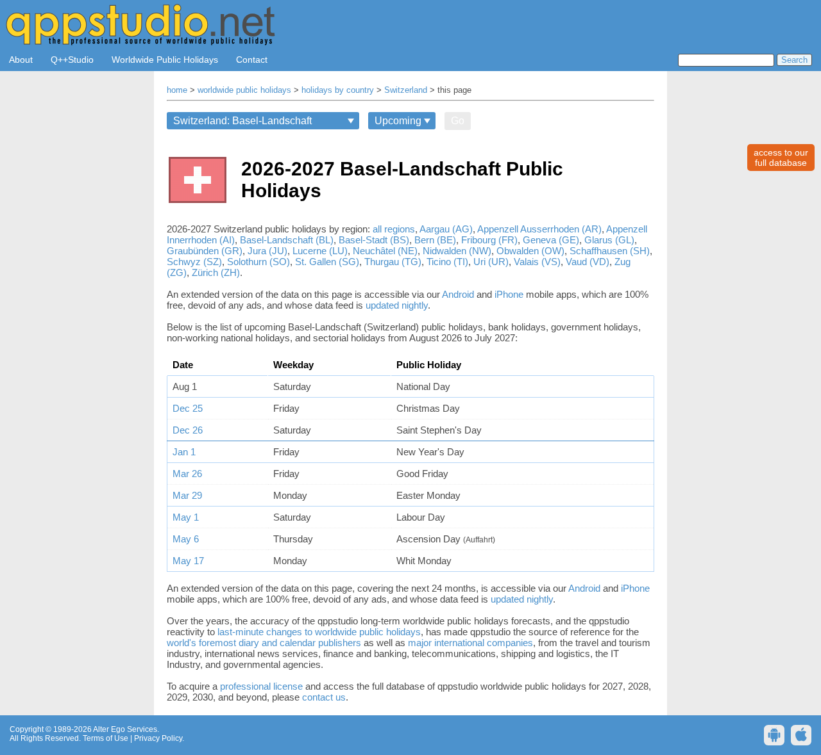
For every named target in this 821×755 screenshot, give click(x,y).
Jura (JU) (267, 250)
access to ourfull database (781, 157)
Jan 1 (184, 451)
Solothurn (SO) (258, 261)
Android (458, 294)
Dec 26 (188, 430)
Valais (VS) (537, 261)
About (21, 59)
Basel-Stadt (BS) (374, 239)
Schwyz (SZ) (194, 261)
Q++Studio (72, 59)
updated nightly (397, 305)
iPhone (509, 294)
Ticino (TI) (447, 261)
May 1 (186, 517)
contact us (324, 697)
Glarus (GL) (609, 239)
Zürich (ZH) (216, 272)
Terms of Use (105, 738)
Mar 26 (187, 473)
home (177, 90)
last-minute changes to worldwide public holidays (319, 631)
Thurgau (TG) (392, 261)
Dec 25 (188, 408)
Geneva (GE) (551, 239)
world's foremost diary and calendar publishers (264, 642)
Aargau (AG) (446, 228)
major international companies (470, 642)
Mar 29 (187, 495)
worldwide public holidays (244, 90)
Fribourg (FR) (489, 239)
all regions (394, 228)
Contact (251, 59)
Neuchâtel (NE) (385, 250)
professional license (261, 686)
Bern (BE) (435, 239)
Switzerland (405, 90)
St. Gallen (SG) (327, 261)
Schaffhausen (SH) (610, 250)
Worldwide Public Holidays (165, 59)
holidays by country (337, 90)
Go (457, 120)
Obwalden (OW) (530, 250)
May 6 (186, 538)
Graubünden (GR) (204, 250)
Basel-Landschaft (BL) (287, 239)
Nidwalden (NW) (457, 250)
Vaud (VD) (587, 261)
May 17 (188, 560)
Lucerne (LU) (320, 250)
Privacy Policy (158, 738)
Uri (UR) (491, 261)
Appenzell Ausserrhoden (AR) (539, 228)
